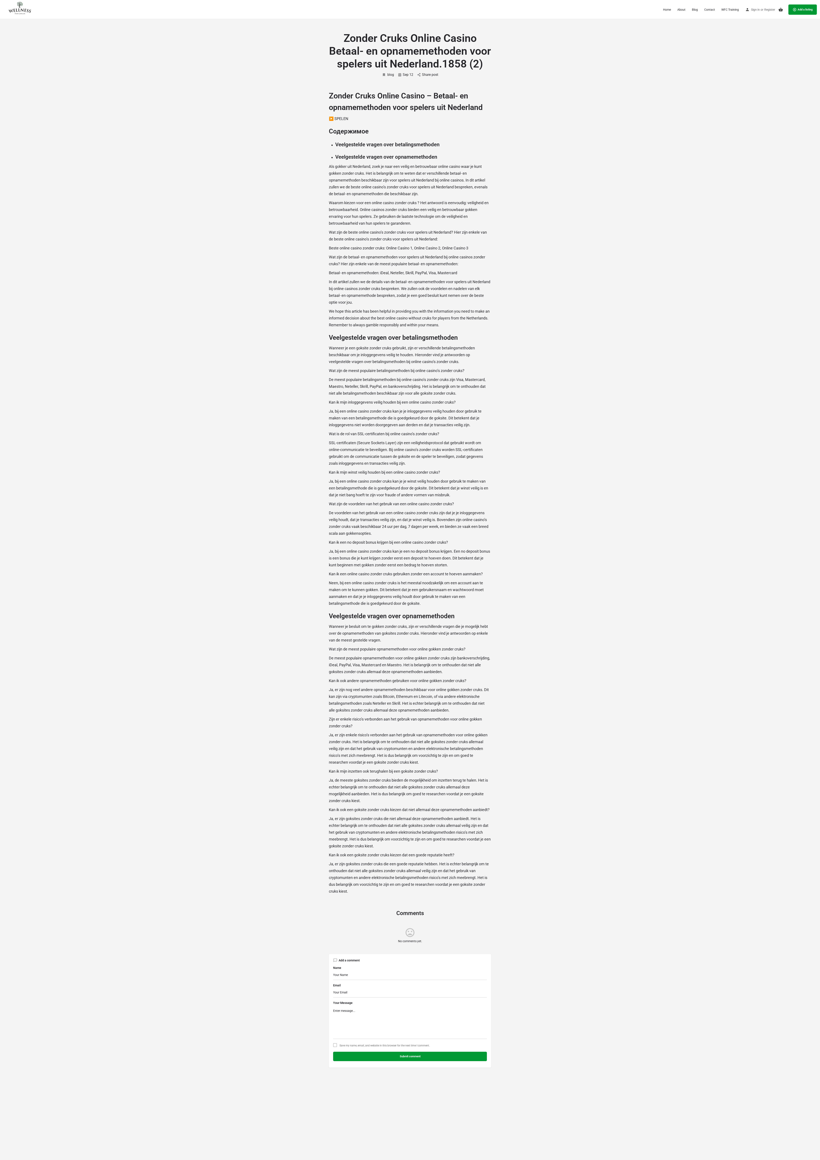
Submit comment (410, 1056)
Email (337, 985)
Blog (695, 9)
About (681, 9)
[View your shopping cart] (780, 9)
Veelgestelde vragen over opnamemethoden (386, 157)
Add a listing (805, 9)
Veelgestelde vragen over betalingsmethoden (387, 145)
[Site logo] (19, 9)
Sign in (755, 9)
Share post (430, 75)
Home (667, 9)
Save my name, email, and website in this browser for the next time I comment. (385, 1045)
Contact (709, 9)
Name (337, 968)
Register (769, 9)
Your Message (343, 1003)
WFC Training (730, 9)
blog (390, 75)
